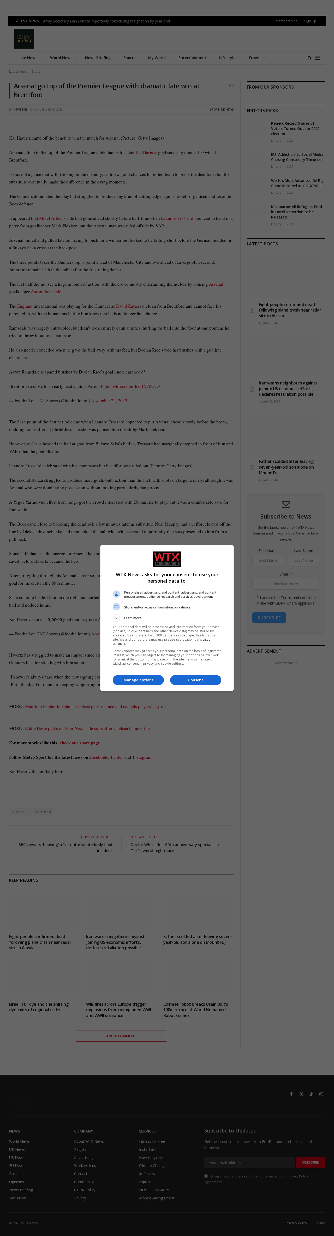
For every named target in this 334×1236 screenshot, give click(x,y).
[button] (167, 618)
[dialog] (167, 618)
